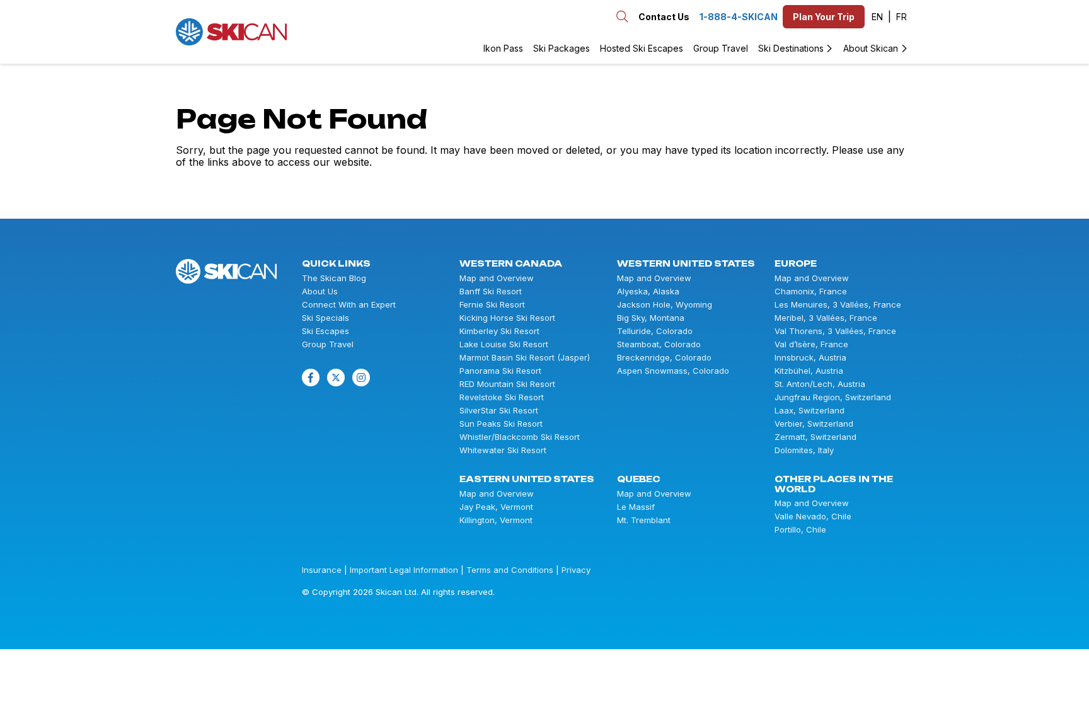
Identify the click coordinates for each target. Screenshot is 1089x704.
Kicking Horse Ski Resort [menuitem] (507, 318)
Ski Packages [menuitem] (561, 48)
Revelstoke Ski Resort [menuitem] (501, 397)
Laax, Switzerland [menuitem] (809, 411)
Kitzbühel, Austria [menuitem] (809, 371)
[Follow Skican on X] (336, 377)
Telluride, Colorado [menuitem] (655, 331)
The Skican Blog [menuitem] (334, 278)
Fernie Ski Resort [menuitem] (492, 305)
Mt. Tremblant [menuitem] (644, 520)
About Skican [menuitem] (870, 48)
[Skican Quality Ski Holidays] (231, 32)
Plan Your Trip (824, 16)
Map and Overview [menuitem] (496, 278)
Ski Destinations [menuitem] (791, 48)
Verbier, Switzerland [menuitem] (814, 424)
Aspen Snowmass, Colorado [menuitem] (673, 371)
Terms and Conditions (509, 570)
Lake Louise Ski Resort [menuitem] (503, 344)
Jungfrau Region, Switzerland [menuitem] (833, 397)
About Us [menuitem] (320, 291)
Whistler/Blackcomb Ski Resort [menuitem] (519, 437)
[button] (881, 17)
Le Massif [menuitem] (636, 507)
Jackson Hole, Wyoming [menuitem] (664, 305)
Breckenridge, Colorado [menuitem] (664, 358)
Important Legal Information (404, 570)
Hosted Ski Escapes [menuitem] (641, 48)
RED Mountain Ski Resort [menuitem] (507, 384)
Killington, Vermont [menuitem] (496, 520)
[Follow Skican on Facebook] (311, 377)
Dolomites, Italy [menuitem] (804, 450)
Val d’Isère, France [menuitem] (811, 344)
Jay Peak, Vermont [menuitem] (496, 507)
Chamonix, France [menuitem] (811, 291)
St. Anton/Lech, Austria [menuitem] (820, 384)
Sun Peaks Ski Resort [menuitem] (501, 424)
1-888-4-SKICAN (739, 16)
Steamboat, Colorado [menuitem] (659, 344)
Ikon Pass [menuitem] (503, 48)
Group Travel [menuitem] (720, 48)
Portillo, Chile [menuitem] (800, 530)
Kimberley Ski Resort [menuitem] (499, 331)
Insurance (322, 570)
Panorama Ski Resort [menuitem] (500, 371)
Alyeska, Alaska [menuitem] (648, 291)
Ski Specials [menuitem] (325, 318)
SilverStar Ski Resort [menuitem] (498, 411)
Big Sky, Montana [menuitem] (650, 318)
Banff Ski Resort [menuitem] (490, 291)
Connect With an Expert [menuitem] (349, 305)
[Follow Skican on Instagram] (361, 377)
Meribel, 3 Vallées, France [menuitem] (826, 318)
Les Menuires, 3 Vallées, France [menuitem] (838, 305)
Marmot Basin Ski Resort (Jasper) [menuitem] (524, 358)
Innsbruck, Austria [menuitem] (810, 358)
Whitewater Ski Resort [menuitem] (502, 450)
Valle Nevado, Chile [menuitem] (813, 516)
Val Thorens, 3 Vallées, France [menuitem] (835, 331)
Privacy (576, 570)
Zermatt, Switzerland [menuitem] (815, 437)
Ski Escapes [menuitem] (325, 331)
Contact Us (663, 16)
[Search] (303, 31)
